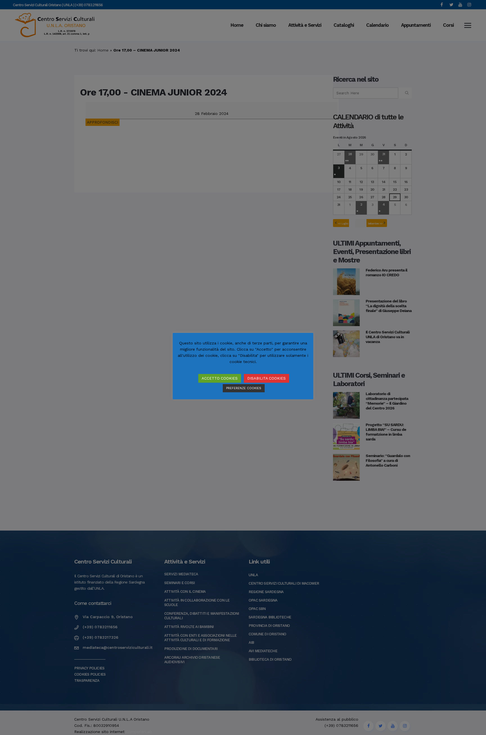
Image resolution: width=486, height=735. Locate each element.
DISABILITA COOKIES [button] (266, 378)
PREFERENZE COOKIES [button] (243, 388)
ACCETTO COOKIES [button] (220, 378)
